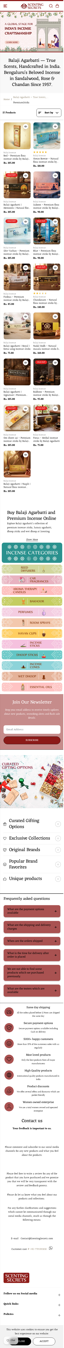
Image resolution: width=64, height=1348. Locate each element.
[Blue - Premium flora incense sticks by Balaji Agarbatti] (46, 231)
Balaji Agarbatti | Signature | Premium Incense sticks (15, 394)
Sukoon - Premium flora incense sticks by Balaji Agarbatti (46, 207)
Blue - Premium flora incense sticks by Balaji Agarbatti (45, 253)
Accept (44, 1341)
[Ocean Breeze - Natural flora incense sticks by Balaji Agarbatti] (46, 135)
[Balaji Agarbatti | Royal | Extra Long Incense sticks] (17, 326)
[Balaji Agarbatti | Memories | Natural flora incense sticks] (17, 184)
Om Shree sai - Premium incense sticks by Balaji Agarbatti (17, 440)
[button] (6, 6)
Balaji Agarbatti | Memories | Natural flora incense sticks (17, 207)
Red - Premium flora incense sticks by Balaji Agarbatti (16, 157)
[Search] (51, 6)
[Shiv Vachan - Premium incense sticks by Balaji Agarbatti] (17, 231)
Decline (20, 1341)
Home (7, 100)
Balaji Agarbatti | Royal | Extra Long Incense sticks (17, 348)
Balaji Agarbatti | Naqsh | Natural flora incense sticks (17, 486)
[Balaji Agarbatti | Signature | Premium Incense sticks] (17, 372)
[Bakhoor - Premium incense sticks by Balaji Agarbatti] (46, 372)
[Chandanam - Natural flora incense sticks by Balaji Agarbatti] (46, 277)
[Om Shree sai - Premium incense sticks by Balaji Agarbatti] (17, 418)
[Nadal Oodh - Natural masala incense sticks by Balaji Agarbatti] (46, 326)
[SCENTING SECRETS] (32, 6)
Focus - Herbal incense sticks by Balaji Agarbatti (46, 440)
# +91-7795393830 (37, 1249)
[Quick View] (25, 126)
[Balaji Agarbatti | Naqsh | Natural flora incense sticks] (17, 464)
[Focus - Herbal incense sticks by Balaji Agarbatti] (46, 418)
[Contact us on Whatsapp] (51, 1249)
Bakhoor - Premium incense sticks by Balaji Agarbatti (45, 394)
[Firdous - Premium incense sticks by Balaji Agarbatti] (17, 277)
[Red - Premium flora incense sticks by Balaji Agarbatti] (17, 135)
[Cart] (57, 6)
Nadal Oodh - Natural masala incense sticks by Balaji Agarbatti (46, 348)
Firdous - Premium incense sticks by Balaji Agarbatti (16, 299)
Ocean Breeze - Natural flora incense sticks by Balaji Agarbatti (45, 160)
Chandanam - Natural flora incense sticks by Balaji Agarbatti (45, 302)
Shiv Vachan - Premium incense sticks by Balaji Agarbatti (16, 253)
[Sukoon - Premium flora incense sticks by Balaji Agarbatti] (46, 184)
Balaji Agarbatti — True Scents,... (30, 97)
